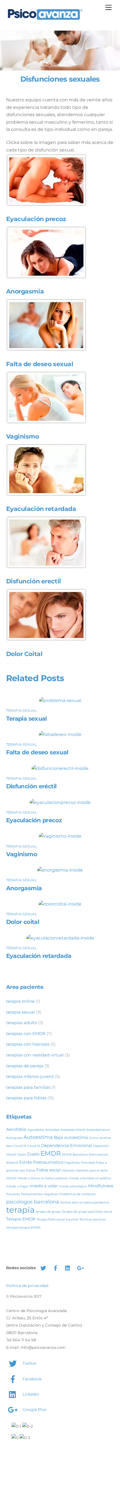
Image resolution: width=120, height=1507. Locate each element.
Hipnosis (68, 1170)
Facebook (31, 1378)
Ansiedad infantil (72, 1130)
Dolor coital (22, 921)
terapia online (20, 1001)
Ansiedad (52, 1130)
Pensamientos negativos (39, 1194)
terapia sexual (21, 710)
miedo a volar (44, 1185)
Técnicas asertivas (92, 1219)
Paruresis (13, 1194)
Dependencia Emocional (66, 1145)
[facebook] (55, 1267)
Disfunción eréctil (31, 786)
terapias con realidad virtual (35, 1055)
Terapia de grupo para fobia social (87, 1212)
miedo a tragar (17, 1186)
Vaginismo (22, 436)
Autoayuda (14, 1138)
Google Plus (33, 1409)
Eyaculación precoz (36, 218)
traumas (72, 1219)
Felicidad (88, 1162)
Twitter (29, 1363)
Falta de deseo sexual (39, 364)
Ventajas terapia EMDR (23, 1227)
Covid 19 (33, 1146)
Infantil (11, 1178)
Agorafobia (35, 1130)
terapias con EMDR (25, 1033)
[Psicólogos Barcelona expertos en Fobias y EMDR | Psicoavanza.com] (45, 20)
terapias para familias (28, 1087)
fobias (30, 1170)
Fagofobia (72, 1162)
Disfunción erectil (33, 581)
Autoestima (38, 1137)
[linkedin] (67, 1267)
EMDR (50, 1153)
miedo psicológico (73, 1186)
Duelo (33, 1154)
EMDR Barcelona (75, 1154)
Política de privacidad (27, 1285)
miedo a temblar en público (90, 1178)
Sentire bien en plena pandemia (84, 1202)
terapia (20, 1210)
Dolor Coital (24, 653)
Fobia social (48, 1170)
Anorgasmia (25, 291)
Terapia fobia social (51, 1219)
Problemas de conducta (77, 1194)
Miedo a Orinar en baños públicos (43, 1178)
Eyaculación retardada (41, 508)
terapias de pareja (24, 1065)
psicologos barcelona (32, 1201)
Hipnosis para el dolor (92, 1170)
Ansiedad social (98, 1130)
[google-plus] (80, 1267)
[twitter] (43, 1267)
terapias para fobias (26, 1097)
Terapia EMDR (20, 1219)
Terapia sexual (26, 718)
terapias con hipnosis (27, 1044)
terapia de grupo (48, 1212)
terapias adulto (21, 1022)
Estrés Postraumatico (41, 1162)
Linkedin (30, 1394)
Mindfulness (100, 1185)
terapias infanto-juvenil (30, 1076)
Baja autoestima (71, 1137)
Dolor (22, 1154)
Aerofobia (16, 1129)
